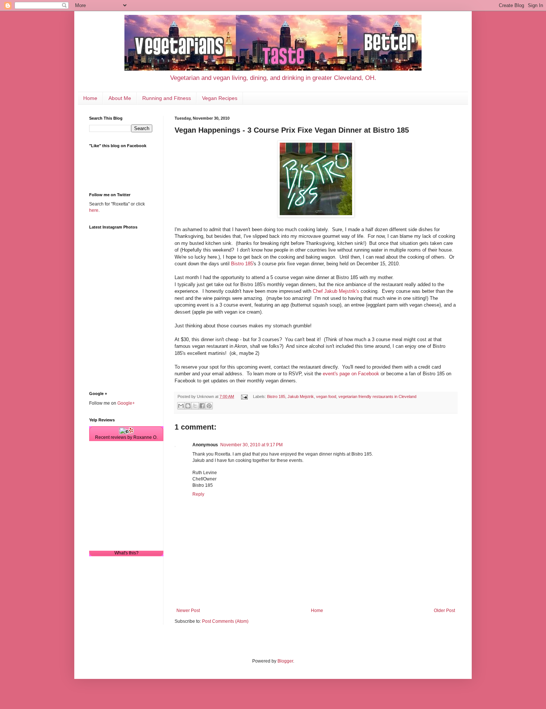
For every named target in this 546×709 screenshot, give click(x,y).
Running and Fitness (166, 98)
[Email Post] (244, 396)
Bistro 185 (242, 263)
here (93, 210)
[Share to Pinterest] (209, 405)
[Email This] (181, 405)
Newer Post (188, 610)
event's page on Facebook (351, 373)
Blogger (285, 661)
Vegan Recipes (219, 98)
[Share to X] (195, 405)
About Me (119, 98)
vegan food (326, 396)
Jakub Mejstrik (300, 396)
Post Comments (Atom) (225, 621)
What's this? (126, 553)
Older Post (444, 610)
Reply (198, 494)
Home (90, 98)
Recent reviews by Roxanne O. (126, 437)
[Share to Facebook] (202, 405)
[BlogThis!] (188, 405)
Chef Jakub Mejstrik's (336, 291)
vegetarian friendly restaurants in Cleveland (377, 396)
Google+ (126, 403)
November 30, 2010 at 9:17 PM (251, 444)
